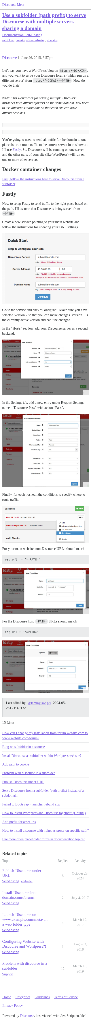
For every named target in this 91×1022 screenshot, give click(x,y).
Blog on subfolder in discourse (23, 747)
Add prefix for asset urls (19, 822)
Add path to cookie (15, 764)
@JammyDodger (39, 703)
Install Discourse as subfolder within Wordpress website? (42, 756)
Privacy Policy (12, 1005)
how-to (20, 40)
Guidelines (42, 997)
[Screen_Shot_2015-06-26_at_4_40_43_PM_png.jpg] (45, 367)
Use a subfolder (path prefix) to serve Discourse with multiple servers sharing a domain (44, 21)
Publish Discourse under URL (23, 782)
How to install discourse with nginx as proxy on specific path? (45, 830)
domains (52, 40)
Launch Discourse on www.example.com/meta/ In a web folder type (24, 919)
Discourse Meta (13, 4)
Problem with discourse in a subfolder (28, 773)
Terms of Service (66, 997)
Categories (22, 997)
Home (6, 997)
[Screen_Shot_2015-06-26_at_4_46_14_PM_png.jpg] (45, 591)
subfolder (8, 40)
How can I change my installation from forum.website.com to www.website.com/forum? (45, 735)
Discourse (27, 1016)
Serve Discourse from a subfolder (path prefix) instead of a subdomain (43, 793)
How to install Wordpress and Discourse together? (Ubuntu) (44, 813)
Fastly (17, 149)
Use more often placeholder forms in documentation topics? (43, 839)
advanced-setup (35, 40)
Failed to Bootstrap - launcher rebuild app (31, 804)
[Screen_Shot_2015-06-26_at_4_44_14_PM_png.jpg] (45, 450)
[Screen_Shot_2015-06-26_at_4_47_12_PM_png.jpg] (45, 666)
